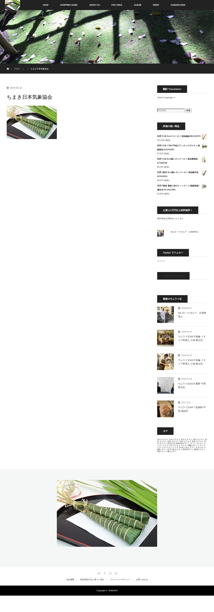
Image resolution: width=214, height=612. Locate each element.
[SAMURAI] (107, 545)
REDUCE (171, 443)
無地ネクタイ (199, 449)
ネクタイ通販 (186, 445)
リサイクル (166, 447)
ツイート (161, 261)
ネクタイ (176, 445)
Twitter (98, 572)
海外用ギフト (188, 449)
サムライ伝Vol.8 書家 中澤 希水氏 (192, 385)
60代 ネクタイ (197, 441)
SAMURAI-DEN (178, 5)
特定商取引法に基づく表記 (92, 580)
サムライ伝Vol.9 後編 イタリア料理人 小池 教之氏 (192, 338)
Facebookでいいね (173, 275)
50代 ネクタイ (185, 441)
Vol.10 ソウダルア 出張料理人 (185, 232)
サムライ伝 (167, 445)
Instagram (109, 572)
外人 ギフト (190, 447)
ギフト (187, 443)
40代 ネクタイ (173, 441)
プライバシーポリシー (120, 580)
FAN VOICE (117, 5)
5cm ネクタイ (163, 439)
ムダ (159, 447)
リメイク (174, 447)
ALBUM (137, 5)
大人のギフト (201, 447)
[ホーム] (8, 65)
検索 (188, 110)
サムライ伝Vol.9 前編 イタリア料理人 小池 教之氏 (192, 362)
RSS (115, 572)
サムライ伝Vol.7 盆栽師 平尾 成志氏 (192, 409)
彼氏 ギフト (162, 449)
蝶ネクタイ (172, 451)
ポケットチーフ (198, 445)
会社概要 (70, 580)
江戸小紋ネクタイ (174, 449)
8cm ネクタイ (186, 439)
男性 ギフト (162, 451)
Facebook (104, 572)
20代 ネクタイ (198, 439)
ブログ (17, 69)
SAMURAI (180, 443)
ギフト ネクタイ (197, 443)
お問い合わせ (142, 580)
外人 (183, 447)
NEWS (156, 5)
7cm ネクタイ (174, 439)
